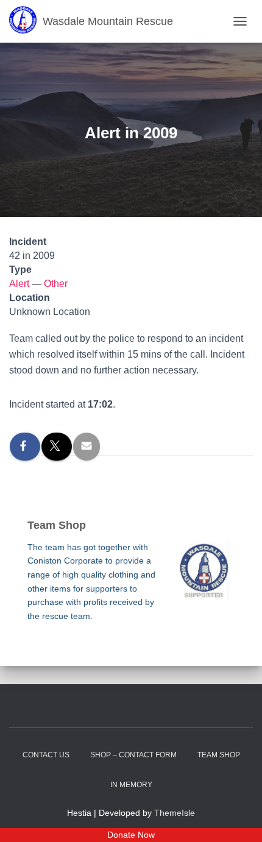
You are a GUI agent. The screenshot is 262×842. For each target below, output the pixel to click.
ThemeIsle (174, 813)
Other (56, 283)
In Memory (131, 784)
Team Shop (218, 755)
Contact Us (46, 755)
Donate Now (131, 835)
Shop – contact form (133, 755)
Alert (19, 283)
